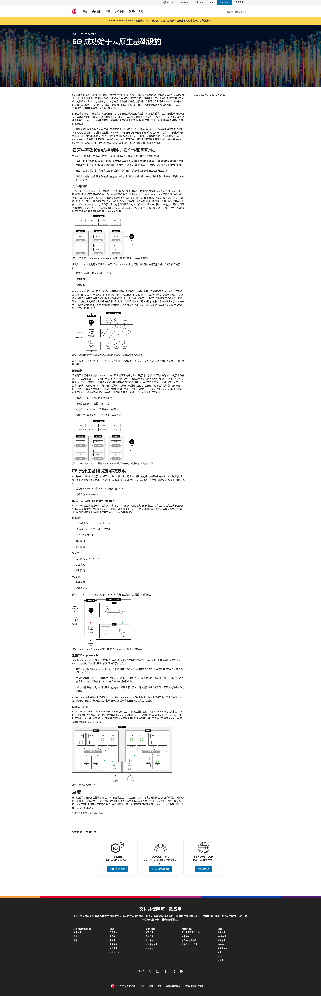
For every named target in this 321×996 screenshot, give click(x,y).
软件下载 (149, 948)
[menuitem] (168, 2)
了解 (204, 916)
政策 (151, 986)
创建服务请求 (151, 944)
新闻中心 (222, 960)
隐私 (159, 986)
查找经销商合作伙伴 (191, 932)
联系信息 (222, 932)
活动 (220, 956)
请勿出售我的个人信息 (194, 986)
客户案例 (113, 944)
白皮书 (112, 936)
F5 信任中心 (223, 936)
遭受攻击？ (240, 2)
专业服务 (149, 940)
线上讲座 (113, 948)
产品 (75, 936)
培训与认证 (114, 952)
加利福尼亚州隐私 (173, 986)
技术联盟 (186, 936)
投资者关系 (223, 948)
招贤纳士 (222, 940)
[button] (128, 235)
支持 (211, 2)
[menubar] (160, 2)
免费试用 (77, 932)
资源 (74, 34)
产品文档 (113, 932)
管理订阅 (149, 932)
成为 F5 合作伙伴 (189, 940)
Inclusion (222, 944)
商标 (142, 986)
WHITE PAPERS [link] (88, 34)
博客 (220, 952)
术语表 (112, 940)
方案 (75, 940)
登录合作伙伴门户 (190, 944)
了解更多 (204, 21)
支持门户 (149, 936)
